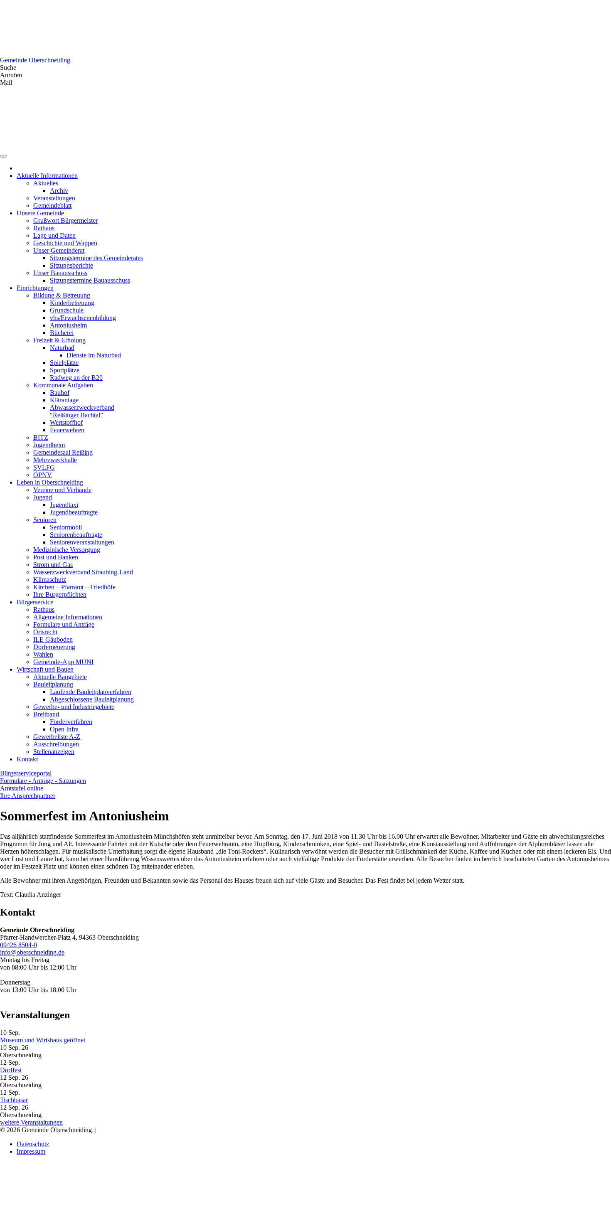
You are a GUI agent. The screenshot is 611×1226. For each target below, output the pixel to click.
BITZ (40, 437)
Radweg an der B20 (76, 377)
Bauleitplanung (53, 684)
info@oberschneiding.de (32, 952)
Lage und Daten (54, 235)
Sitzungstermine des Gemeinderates (96, 257)
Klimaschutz (49, 579)
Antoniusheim (68, 325)
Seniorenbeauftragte (76, 534)
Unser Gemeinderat (58, 250)
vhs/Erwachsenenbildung (83, 317)
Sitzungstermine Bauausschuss (90, 280)
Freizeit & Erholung (59, 340)
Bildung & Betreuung (61, 295)
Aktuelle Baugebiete (60, 676)
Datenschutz (33, 1143)
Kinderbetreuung (72, 302)
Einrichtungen (35, 287)
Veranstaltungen (54, 198)
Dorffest (11, 1069)
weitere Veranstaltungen (31, 1122)
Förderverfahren (71, 721)
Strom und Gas (53, 564)
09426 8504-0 (18, 944)
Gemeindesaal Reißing (63, 452)
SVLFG (44, 467)
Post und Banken (55, 557)
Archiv (59, 190)
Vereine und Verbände (62, 489)
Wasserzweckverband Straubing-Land (83, 572)
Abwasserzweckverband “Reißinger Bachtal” (82, 411)
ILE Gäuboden (53, 639)
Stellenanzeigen (53, 751)
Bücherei (62, 332)
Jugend (42, 497)
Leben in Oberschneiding (50, 482)
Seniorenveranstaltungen (82, 542)
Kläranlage (64, 400)
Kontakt (27, 759)
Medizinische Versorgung (66, 549)
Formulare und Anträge (63, 624)
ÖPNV (42, 474)
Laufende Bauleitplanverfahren (90, 691)
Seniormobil (66, 527)
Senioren (45, 519)
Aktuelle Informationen (47, 175)
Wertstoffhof (66, 422)
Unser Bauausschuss (60, 272)
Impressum (31, 1151)
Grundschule (67, 310)
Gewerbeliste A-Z (56, 736)
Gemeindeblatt (52, 205)
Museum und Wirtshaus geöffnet (42, 1040)
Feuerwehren (67, 429)
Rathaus (43, 227)
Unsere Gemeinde (40, 213)
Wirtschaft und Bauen (45, 669)
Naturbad (62, 347)
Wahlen (43, 654)
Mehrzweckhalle (55, 459)
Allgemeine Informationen (67, 616)
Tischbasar (14, 1099)
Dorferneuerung (54, 646)
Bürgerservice (35, 602)
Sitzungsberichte (71, 265)
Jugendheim (49, 444)
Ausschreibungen (56, 744)
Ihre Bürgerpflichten (59, 594)
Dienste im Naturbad (94, 355)
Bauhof (59, 392)
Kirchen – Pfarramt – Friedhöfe (74, 587)
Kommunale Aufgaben (63, 385)
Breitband (46, 714)
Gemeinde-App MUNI (63, 661)
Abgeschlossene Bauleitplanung (92, 699)
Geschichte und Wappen (65, 242)
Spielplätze (64, 362)
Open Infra (64, 729)
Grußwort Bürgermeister (65, 220)
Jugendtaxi (64, 504)
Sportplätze (64, 370)
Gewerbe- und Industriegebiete (73, 706)
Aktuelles (45, 183)
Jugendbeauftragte (74, 512)
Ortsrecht (45, 631)
